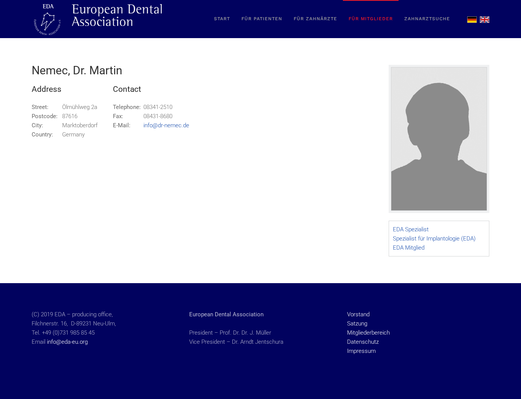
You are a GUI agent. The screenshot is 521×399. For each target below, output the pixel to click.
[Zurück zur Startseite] (98, 19)
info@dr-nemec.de (166, 125)
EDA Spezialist (411, 229)
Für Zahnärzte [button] (315, 18)
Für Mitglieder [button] (371, 18)
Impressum (361, 351)
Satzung (357, 323)
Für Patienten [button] (261, 18)
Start (222, 18)
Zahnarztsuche (427, 18)
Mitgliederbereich (368, 332)
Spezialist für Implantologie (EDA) (434, 238)
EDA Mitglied (409, 247)
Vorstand (358, 314)
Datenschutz (363, 341)
